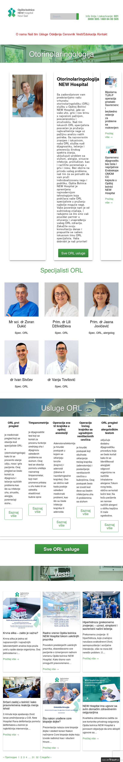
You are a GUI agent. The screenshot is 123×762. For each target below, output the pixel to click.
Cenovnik (69, 34)
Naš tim (33, 34)
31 (33, 757)
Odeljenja (55, 34)
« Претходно (10, 757)
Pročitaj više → (109, 135)
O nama (21, 34)
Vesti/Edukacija (86, 34)
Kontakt (102, 34)
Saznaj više (14, 514)
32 (37, 757)
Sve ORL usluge (73, 253)
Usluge (43, 34)
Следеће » (46, 757)
